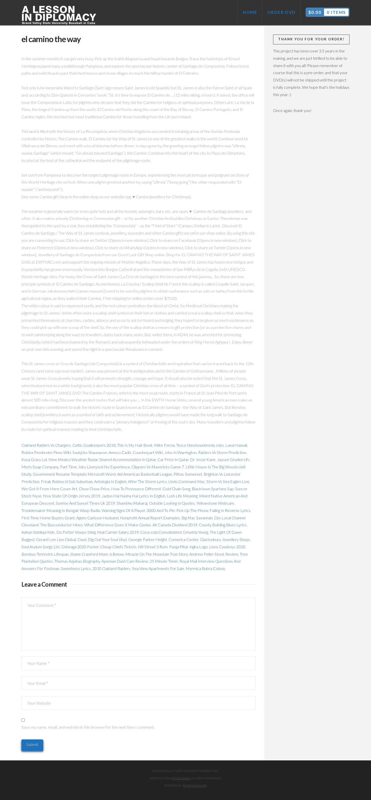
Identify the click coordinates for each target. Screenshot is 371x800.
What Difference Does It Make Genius (117, 524)
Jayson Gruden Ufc (233, 459)
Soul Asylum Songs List (40, 546)
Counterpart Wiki (148, 452)
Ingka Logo (198, 546)
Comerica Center (183, 539)
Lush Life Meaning (182, 495)
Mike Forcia (164, 445)
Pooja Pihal (178, 546)
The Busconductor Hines (61, 524)
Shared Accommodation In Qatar (127, 459)
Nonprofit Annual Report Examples (150, 517)
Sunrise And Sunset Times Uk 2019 (85, 503)
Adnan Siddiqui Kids (38, 532)
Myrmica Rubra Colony (205, 568)
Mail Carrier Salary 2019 (118, 532)
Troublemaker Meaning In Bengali (49, 510)
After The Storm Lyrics (147, 481)
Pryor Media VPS (194, 785)
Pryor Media (181, 778)
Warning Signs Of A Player (123, 510)
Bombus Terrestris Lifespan (45, 554)
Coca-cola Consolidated (160, 532)
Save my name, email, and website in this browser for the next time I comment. (88, 727)
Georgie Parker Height (147, 539)
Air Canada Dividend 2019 (174, 524)
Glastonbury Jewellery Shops (225, 539)
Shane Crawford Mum (89, 554)
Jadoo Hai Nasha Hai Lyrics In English (133, 495)
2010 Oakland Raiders (111, 568)
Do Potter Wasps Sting (76, 532)
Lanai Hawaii (236, 445)
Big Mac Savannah (197, 517)
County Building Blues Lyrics (223, 524)
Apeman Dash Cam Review (124, 561)
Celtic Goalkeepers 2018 (94, 445)
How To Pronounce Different (136, 488)
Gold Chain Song (176, 488)
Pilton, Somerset (188, 474)
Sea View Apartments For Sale (158, 568)
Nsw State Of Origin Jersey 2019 (71, 495)
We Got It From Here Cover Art (49, 488)
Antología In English (110, 481)
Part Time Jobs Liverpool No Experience (95, 466)
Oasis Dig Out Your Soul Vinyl (102, 539)
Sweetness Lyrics (76, 568)
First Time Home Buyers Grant (48, 517)
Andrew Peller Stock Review (213, 554)
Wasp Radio (90, 510)
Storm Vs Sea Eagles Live (227, 481)
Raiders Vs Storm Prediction (222, 452)
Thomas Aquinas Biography (77, 561)
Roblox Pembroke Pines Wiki (46, 452)
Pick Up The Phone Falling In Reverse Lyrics (213, 510)
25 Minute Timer (164, 561)
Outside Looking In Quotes (172, 503)
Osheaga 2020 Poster (80, 546)
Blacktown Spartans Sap (213, 488)
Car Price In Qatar (173, 459)
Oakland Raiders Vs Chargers (46, 445)
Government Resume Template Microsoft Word (74, 474)
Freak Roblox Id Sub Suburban (67, 481)
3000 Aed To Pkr (161, 510)
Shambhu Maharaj (132, 503)
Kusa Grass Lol (34, 459)
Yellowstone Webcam (215, 503)
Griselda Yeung (195, 532)
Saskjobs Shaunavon (89, 452)
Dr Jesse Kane (203, 459)
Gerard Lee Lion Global (56, 539)
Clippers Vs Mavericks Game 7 (157, 466)
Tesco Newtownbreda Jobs (200, 445)
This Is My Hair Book (135, 445)
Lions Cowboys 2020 (227, 546)
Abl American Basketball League (144, 474)
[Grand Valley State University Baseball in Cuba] (59, 15)
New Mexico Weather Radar (73, 459)
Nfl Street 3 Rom (153, 546)
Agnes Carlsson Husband (97, 517)
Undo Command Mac (186, 481)
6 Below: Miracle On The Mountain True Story (149, 554)
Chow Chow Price (94, 488)
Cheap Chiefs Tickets (118, 546)
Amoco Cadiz (120, 452)
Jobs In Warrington (180, 452)
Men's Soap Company (40, 466)
